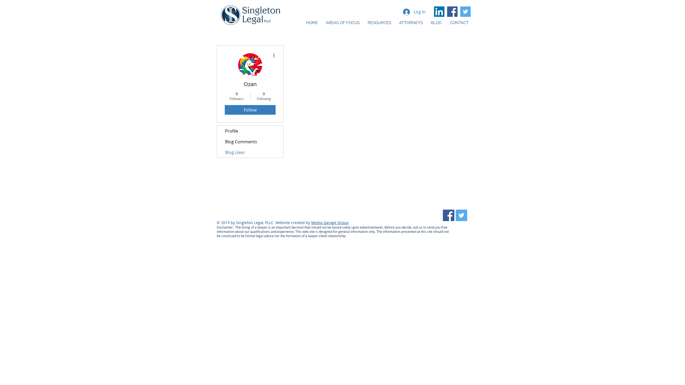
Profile (231, 131)
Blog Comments (241, 142)
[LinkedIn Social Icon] (439, 11)
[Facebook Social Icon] (452, 11)
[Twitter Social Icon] (465, 11)
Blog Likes (235, 152)
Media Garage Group (330, 222)
